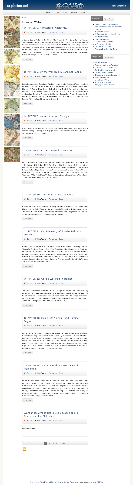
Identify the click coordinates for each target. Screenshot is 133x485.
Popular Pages (108, 19)
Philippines (53, 32)
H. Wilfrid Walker (40, 32)
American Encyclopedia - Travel (106, 49)
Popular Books (96, 18)
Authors (74, 12)
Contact (60, 482)
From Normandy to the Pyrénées (106, 24)
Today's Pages (108, 57)
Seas (61, 32)
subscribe (89, 482)
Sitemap (66, 482)
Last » (63, 443)
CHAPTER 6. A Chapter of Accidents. (45, 28)
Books (56, 12)
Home (48, 12)
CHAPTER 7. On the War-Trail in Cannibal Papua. (53, 72)
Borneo (29, 32)
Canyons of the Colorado (104, 42)
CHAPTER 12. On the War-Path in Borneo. (48, 279)
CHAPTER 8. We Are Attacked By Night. (47, 116)
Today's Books (97, 56)
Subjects (84, 12)
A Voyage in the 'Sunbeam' (104, 47)
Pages (65, 12)
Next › (55, 443)
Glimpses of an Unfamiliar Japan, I (107, 67)
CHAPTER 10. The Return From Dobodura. (49, 194)
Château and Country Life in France (107, 34)
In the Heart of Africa (102, 32)
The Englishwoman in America (105, 70)
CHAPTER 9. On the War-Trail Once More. (48, 150)
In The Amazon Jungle (103, 44)
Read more (27, 59)
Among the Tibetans (102, 39)
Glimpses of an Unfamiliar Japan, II (107, 75)
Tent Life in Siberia (101, 37)
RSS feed (100, 482)
